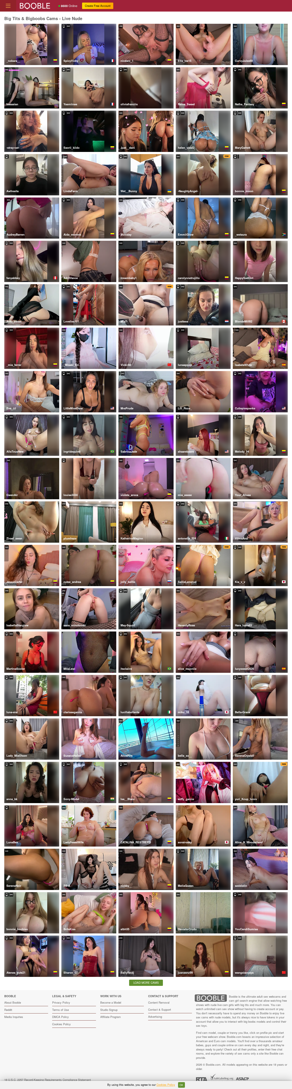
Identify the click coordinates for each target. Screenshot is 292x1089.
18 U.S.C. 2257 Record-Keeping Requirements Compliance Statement (47, 1080)
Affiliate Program (110, 1017)
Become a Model (110, 1002)
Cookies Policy (61, 1024)
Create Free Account (98, 6)
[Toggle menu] (8, 6)
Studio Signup (109, 1010)
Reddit (8, 1010)
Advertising (155, 1017)
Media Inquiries (13, 1017)
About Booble (12, 1002)
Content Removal (159, 1002)
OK (181, 1085)
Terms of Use (60, 1010)
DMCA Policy (60, 1017)
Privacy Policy (61, 1002)
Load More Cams (146, 983)
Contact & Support (159, 1009)
